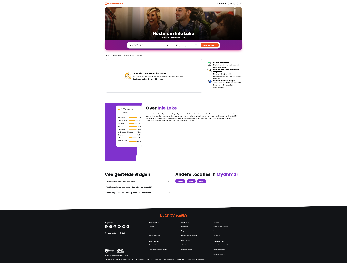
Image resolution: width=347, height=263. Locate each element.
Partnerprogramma (219, 249)
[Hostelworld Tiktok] (128, 226)
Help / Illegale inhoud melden (158, 249)
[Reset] (168, 45)
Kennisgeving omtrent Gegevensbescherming (119, 259)
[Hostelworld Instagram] (114, 226)
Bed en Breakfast (154, 235)
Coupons (149, 259)
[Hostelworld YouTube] (119, 226)
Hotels (151, 231)
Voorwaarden (140, 259)
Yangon (180, 181)
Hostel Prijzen (185, 240)
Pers (215, 231)
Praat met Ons (153, 245)
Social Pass (184, 226)
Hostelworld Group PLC (221, 226)
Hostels (151, 226)
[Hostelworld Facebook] (106, 226)
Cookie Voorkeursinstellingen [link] (196, 259)
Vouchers (158, 259)
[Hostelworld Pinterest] (123, 226)
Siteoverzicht (180, 259)
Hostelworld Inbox (219, 254)
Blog (182, 231)
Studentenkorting (186, 249)
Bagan (201, 181)
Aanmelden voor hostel (221, 245)
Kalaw (191, 181)
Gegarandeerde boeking (189, 235)
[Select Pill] (236, 3)
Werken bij (217, 235)
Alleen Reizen (185, 245)
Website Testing (169, 259)
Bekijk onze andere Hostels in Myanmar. (148, 79)
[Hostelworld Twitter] (110, 226)
